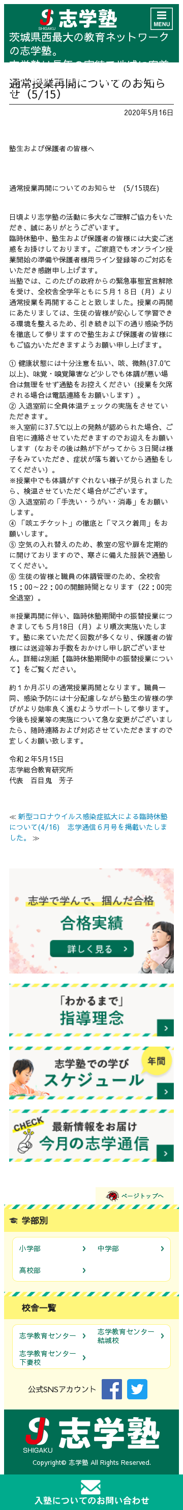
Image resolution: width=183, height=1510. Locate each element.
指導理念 (91, 1010)
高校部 (30, 1270)
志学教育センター (47, 1335)
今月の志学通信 (91, 1136)
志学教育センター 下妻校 (47, 1357)
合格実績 (91, 921)
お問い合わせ (91, 1492)
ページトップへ (135, 1195)
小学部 (30, 1248)
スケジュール (91, 1073)
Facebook (112, 1389)
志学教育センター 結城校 (126, 1335)
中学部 (108, 1248)
